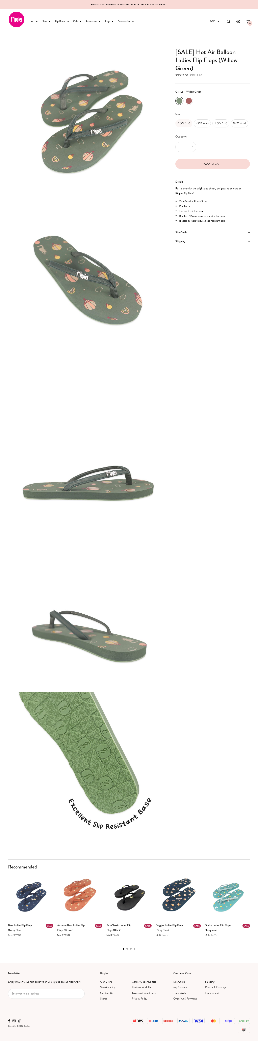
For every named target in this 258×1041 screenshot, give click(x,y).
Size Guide (179, 982)
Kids (75, 21)
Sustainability (107, 987)
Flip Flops (59, 21)
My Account (180, 987)
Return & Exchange (215, 987)
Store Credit (212, 993)
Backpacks (91, 21)
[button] (123, 949)
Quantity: (181, 136)
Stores (103, 999)
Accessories (124, 21)
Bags (107, 21)
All (32, 21)
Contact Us (106, 993)
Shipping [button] (180, 241)
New (44, 21)
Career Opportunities (144, 982)
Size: (177, 114)
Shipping (209, 982)
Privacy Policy (139, 999)
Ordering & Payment (185, 999)
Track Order (180, 993)
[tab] (212, 181)
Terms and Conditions (144, 993)
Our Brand (106, 982)
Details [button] (179, 182)
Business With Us (141, 987)
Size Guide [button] (181, 232)
